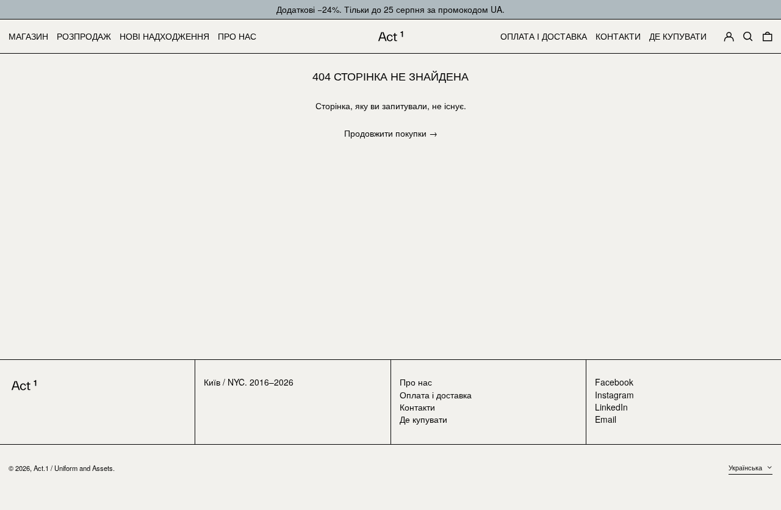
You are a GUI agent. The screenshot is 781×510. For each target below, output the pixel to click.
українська (746, 467)
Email (605, 419)
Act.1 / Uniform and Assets (73, 468)
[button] (748, 36)
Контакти (417, 407)
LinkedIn (611, 407)
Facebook (614, 382)
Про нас (416, 382)
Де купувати (423, 419)
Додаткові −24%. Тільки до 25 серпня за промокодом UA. (390, 9)
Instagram (614, 395)
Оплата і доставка (436, 395)
